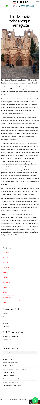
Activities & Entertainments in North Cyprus (14, 369)
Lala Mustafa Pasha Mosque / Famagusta (20, 21)
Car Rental (5, 320)
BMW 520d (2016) (7, 280)
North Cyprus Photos (8, 366)
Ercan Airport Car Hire (20, 2)
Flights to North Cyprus (9, 375)
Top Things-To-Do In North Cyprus (12, 385)
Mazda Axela (6, 264)
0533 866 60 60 (27, 6)
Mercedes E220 (7, 282)
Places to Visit (8, 352)
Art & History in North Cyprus (10, 382)
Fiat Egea (5, 287)
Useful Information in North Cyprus (12, 379)
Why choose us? (7, 316)
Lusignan (28, 127)
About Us (5, 313)
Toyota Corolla (7, 289)
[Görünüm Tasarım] (34, 403)
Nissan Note (6, 257)
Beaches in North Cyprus (9, 356)
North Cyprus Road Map (9, 359)
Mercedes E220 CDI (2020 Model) (11, 300)
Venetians (6, 139)
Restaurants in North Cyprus (10, 362)
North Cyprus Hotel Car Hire (10, 336)
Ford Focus (6, 267)
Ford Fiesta (6, 252)
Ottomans (7, 198)
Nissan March (6, 259)
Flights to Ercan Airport (9, 372)
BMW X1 (5, 272)
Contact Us (6, 326)
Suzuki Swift (6, 262)
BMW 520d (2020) (7, 285)
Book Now (6, 323)
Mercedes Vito (7, 297)
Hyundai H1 (6, 292)
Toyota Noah (6, 277)
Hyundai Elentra (7, 269)
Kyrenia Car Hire (7, 339)
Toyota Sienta (6, 274)
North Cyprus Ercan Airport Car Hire (12, 343)
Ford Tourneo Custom (9, 295)
